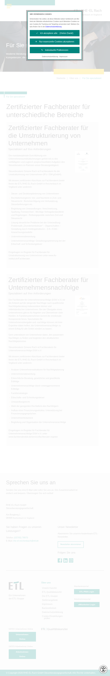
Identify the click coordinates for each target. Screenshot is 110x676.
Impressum (63, 57)
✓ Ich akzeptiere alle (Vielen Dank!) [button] (54, 33)
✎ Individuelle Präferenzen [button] (54, 50)
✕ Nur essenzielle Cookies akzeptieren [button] (54, 41)
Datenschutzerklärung (53, 27)
